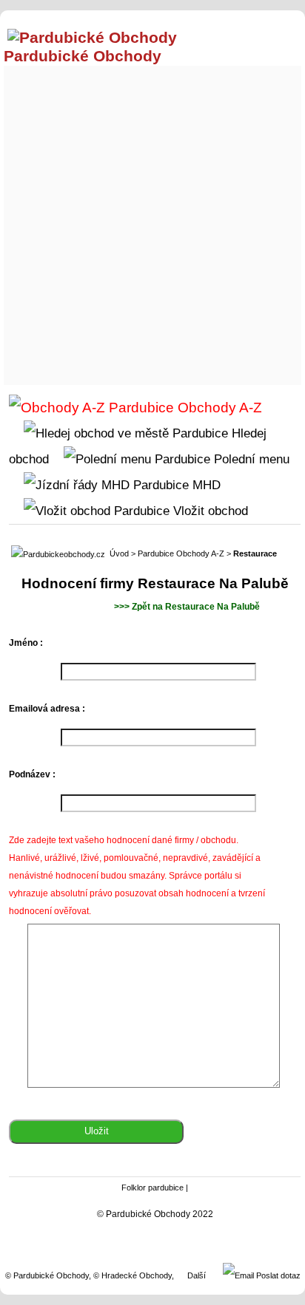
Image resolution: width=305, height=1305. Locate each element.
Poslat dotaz (277, 1275)
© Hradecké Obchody (132, 1275)
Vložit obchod (209, 510)
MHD (205, 484)
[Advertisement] (152, 221)
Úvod (119, 553)
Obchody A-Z (218, 407)
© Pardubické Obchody (47, 1275)
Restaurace (255, 553)
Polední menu (249, 459)
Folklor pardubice (152, 1187)
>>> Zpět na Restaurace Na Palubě (187, 607)
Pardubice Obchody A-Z (181, 553)
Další (196, 1275)
